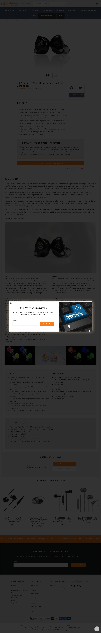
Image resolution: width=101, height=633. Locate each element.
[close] (11, 303)
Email (15, 320)
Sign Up (46, 324)
